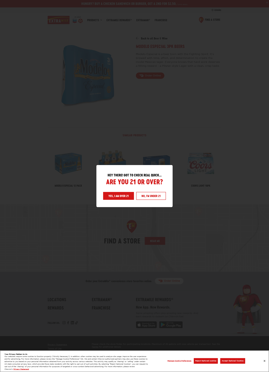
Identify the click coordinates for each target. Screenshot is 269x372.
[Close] (264, 361)
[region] (134, 361)
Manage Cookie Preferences (179, 361)
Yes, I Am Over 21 (118, 196)
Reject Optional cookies (205, 361)
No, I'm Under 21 (151, 196)
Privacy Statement (21, 369)
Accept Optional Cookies (233, 361)
